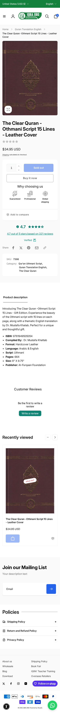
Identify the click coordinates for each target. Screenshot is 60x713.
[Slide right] (55, 78)
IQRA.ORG (26, 708)
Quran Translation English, (33, 267)
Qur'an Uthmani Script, (31, 263)
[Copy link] (44, 247)
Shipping (5, 155)
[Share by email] (37, 248)
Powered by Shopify (36, 708)
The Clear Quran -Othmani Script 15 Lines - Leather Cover (29, 520)
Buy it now (30, 178)
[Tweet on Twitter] (21, 247)
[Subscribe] (51, 589)
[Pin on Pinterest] (28, 247)
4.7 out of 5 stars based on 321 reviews (30, 233)
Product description (15, 297)
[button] (4, 16)
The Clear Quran (27, 270)
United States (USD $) (14, 3)
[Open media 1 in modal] (30, 78)
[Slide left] (5, 78)
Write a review (30, 413)
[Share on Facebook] (13, 247)
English (49, 3)
